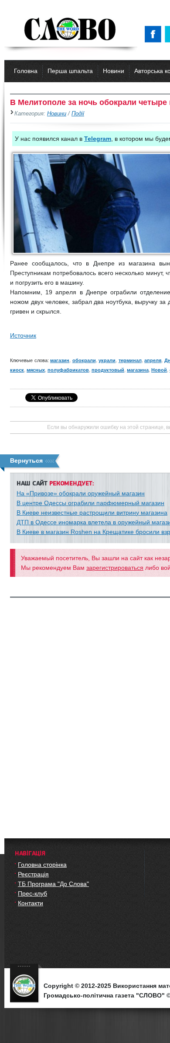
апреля (152, 360)
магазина (138, 370)
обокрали (84, 360)
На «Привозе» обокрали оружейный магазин (81, 493)
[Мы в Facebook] (155, 34)
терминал (130, 360)
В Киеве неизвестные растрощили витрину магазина (92, 512)
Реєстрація (33, 874)
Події (77, 114)
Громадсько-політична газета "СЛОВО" (70, 30)
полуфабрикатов (68, 370)
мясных (36, 370)
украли (107, 360)
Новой (159, 370)
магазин (59, 360)
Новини (113, 70)
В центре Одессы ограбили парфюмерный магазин (90, 502)
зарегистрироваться (114, 567)
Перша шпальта (70, 70)
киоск (17, 370)
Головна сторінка (42, 864)
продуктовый (108, 370)
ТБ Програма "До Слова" (53, 883)
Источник (23, 335)
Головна (25, 70)
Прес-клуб (32, 893)
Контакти (30, 903)
